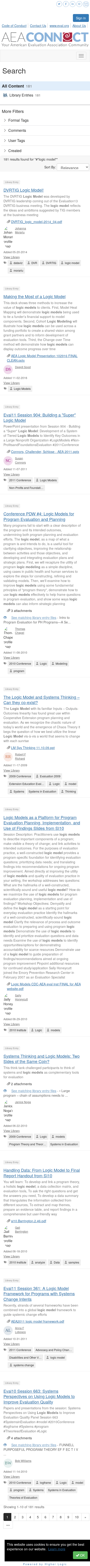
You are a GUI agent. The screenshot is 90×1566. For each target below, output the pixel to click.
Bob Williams (23, 1461)
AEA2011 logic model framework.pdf (37, 1321)
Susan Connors (20, 460)
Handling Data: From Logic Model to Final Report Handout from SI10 (41, 1172)
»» (8, 1524)
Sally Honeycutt (21, 997)
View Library (11, 257)
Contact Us (38, 25)
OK (82, 1555)
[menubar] (45, 25)
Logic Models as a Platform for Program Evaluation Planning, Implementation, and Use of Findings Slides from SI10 (41, 822)
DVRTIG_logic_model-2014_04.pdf (36, 221)
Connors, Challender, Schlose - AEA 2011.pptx (45, 451)
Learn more (56, 1549)
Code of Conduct (14, 25)
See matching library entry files (33, 617)
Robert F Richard (20, 756)
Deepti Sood (23, 367)
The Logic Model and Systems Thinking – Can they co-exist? (41, 699)
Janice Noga (23, 1102)
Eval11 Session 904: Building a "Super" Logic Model (39, 417)
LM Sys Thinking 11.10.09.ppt (33, 747)
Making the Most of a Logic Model (34, 296)
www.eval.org (59, 25)
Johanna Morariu (20, 230)
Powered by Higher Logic (45, 1564)
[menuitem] (15, 25)
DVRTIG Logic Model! (23, 190)
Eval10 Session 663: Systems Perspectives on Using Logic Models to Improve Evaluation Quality (39, 1396)
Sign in (81, 18)
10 (77, 1517)
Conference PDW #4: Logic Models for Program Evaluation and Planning (38, 516)
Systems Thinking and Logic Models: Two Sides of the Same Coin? (41, 1058)
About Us (79, 25)
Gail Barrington (21, 1229)
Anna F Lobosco (20, 1330)
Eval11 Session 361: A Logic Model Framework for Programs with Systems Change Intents (39, 1293)
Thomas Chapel (20, 631)
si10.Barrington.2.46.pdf (28, 1221)
